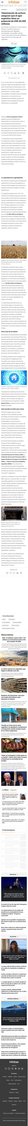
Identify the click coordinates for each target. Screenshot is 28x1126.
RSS (18, 1083)
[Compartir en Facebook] (8, 73)
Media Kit (14, 1104)
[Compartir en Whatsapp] (4, 73)
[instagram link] (12, 1068)
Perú (12, 1080)
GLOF (11, 5)
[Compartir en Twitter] (11, 73)
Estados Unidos (21, 1076)
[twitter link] (9, 1068)
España (15, 1076)
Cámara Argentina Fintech (8, 628)
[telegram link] (19, 1068)
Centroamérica (18, 1080)
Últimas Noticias (12, 1083)
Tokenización (12, 619)
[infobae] (14, 2)
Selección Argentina (4, 5)
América (5, 1076)
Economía (4, 9)
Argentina (5, 1101)
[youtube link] (15, 1068)
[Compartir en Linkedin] (15, 73)
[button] (2, 2)
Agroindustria (5, 625)
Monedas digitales (17, 622)
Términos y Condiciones (8, 1113)
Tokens (3, 619)
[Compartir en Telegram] (18, 73)
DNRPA (20, 5)
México (8, 1080)
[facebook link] (6, 1068)
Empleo (17, 1092)
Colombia (10, 1076)
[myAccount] (25, 2)
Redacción (11, 1092)
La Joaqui (16, 5)
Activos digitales (6, 622)
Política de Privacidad (20, 1113)
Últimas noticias (15, 625)
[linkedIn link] (22, 1068)
